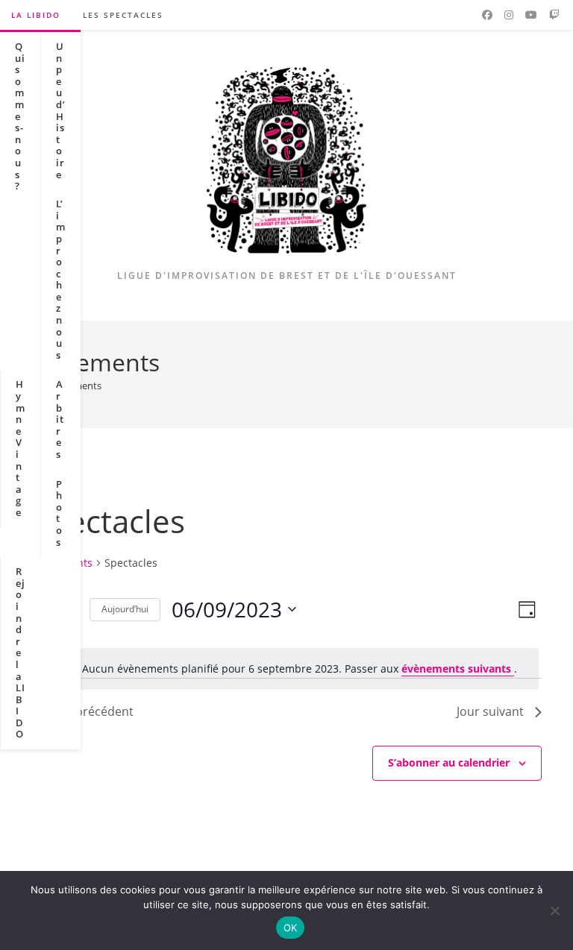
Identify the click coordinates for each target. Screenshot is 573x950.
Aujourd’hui (124, 609)
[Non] (554, 910)
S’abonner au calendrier (449, 762)
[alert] (286, 669)
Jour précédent (91, 711)
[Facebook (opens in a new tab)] (487, 15)
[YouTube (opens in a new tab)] (531, 15)
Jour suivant (490, 711)
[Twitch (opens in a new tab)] (554, 15)
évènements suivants (457, 668)
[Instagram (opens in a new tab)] (508, 15)
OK (291, 928)
